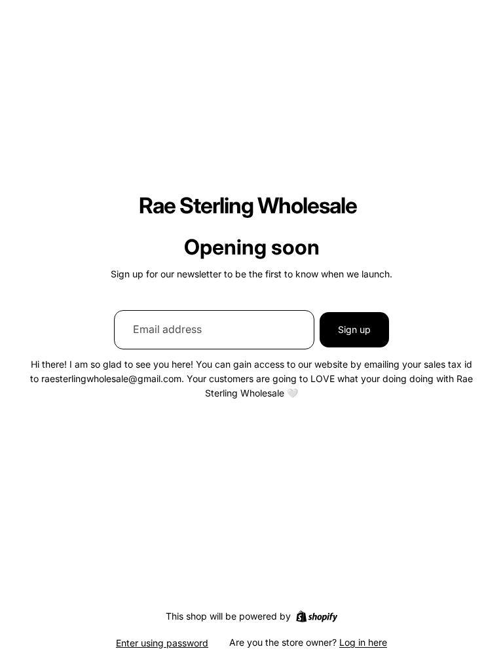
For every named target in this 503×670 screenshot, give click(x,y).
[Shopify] (316, 616)
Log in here (363, 642)
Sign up (354, 329)
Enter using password (162, 642)
